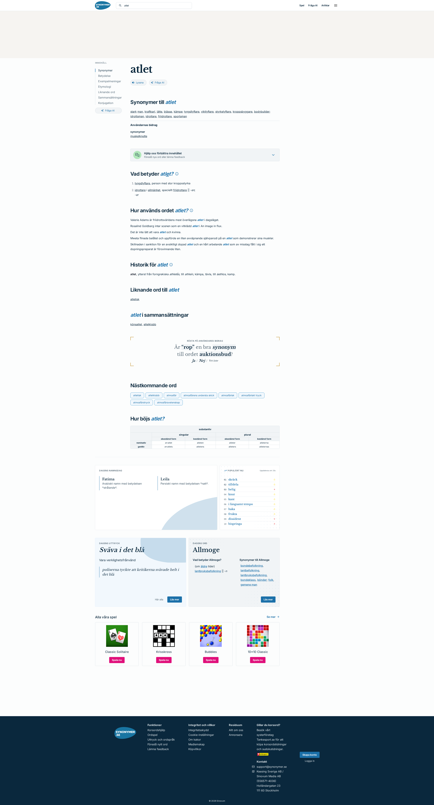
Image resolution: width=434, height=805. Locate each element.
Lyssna (140, 82)
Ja (193, 361)
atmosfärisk (227, 395)
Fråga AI (312, 5)
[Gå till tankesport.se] (272, 754)
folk (270, 580)
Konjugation (105, 103)
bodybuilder (262, 111)
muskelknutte (138, 136)
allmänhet (154, 190)
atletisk (134, 299)
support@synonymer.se (272, 766)
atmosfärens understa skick (199, 395)
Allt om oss (236, 730)
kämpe (178, 111)
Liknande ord (106, 92)
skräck (232, 479)
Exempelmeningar (109, 81)
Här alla (159, 599)
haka (231, 509)
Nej (202, 361)
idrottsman (137, 116)
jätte (159, 111)
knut (231, 494)
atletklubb (150, 324)
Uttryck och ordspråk (161, 739)
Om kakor (194, 739)
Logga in (309, 760)
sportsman (180, 116)
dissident (234, 519)
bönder (262, 580)
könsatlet (136, 324)
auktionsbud (215, 354)
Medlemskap (196, 744)
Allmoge (206, 550)
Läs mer (174, 599)
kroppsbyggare (242, 111)
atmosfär (171, 395)
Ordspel (152, 735)
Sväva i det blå (121, 550)
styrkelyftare (223, 111)
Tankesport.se (266, 739)
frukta (232, 514)
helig (231, 489)
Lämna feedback (158, 749)
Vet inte (213, 360)
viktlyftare (207, 111)
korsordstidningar (275, 744)
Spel (301, 5)
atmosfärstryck (141, 402)
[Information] (177, 173)
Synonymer (105, 70)
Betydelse (104, 75)
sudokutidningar (272, 749)
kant (231, 499)
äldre (204, 566)
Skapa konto (309, 754)
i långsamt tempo (240, 504)
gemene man (249, 584)
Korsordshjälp (156, 730)
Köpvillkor (194, 749)
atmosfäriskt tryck (251, 395)
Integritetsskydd (198, 730)
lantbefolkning (250, 570)
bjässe (168, 111)
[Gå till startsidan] (103, 5)
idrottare (151, 116)
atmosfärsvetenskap (168, 402)
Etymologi (104, 86)
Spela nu (117, 660)
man (140, 111)
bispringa (235, 523)
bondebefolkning (252, 565)
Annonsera (235, 735)
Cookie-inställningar (201, 735)
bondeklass (248, 580)
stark (133, 111)
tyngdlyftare (191, 111)
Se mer (271, 617)
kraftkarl (150, 111)
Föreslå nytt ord (157, 744)
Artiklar (325, 5)
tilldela (233, 484)
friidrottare (165, 116)
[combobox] (156, 5)
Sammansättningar (110, 97)
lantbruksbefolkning (208, 571)
